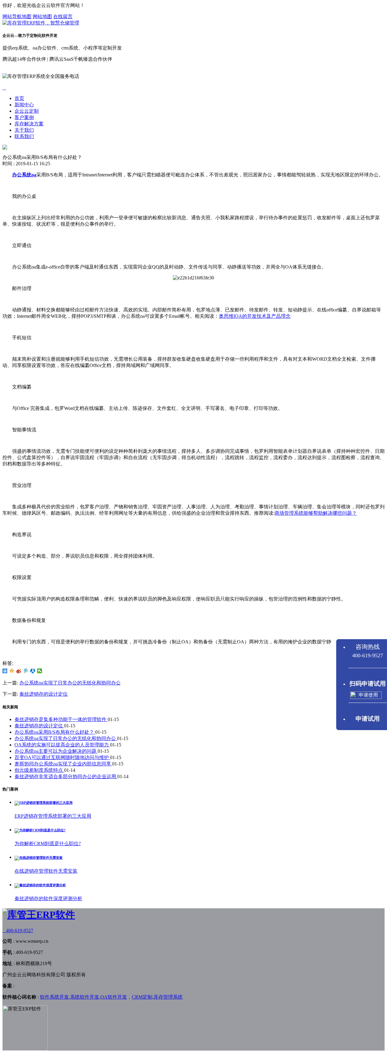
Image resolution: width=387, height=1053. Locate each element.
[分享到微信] (39, 670)
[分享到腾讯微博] (25, 670)
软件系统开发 (54, 997)
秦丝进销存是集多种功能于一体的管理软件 (61, 719)
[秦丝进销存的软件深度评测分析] (40, 885)
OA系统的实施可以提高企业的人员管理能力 (62, 744)
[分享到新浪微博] (18, 670)
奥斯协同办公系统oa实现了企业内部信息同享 (63, 763)
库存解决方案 (29, 123)
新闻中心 (24, 104)
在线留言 (63, 16)
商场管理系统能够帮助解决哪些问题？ (316, 513)
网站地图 (42, 16)
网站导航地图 (16, 16)
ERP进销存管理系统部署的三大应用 (53, 816)
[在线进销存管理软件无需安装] (39, 857)
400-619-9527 (17, 930)
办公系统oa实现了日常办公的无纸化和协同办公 (70, 682)
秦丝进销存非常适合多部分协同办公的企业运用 (66, 776)
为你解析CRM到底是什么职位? (48, 843)
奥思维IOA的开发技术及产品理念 (255, 316)
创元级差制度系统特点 (39, 770)
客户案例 (24, 117)
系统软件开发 (84, 997)
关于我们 (24, 130)
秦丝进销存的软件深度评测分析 (48, 898)
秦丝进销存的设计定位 (43, 694)
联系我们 (24, 136)
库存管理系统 (168, 997)
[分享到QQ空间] (12, 670)
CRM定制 (142, 997)
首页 (19, 98)
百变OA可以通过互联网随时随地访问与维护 (62, 757)
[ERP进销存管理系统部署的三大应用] (44, 802)
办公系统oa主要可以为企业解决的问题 (56, 751)
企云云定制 (27, 111)
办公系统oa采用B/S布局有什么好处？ (55, 732)
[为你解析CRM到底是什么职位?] (40, 830)
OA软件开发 (113, 997)
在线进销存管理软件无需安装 (46, 871)
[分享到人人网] (32, 670)
